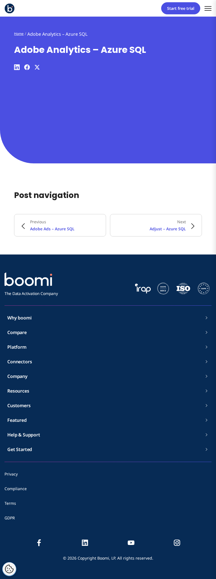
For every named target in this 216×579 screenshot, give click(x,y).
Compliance (15, 488)
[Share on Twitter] (37, 67)
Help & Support (23, 435)
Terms (10, 503)
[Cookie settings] (9, 569)
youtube (131, 542)
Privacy (11, 474)
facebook (39, 542)
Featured (17, 420)
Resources (18, 391)
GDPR (9, 518)
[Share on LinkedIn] (17, 67)
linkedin (85, 542)
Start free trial (180, 8)
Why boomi (19, 318)
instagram (177, 542)
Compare (17, 332)
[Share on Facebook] (27, 67)
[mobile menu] (208, 8)
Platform (16, 347)
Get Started (19, 449)
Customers (19, 405)
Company (17, 376)
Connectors (19, 362)
